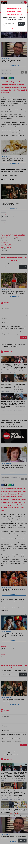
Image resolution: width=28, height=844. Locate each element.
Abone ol (21, 23)
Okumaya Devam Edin (14, 28)
